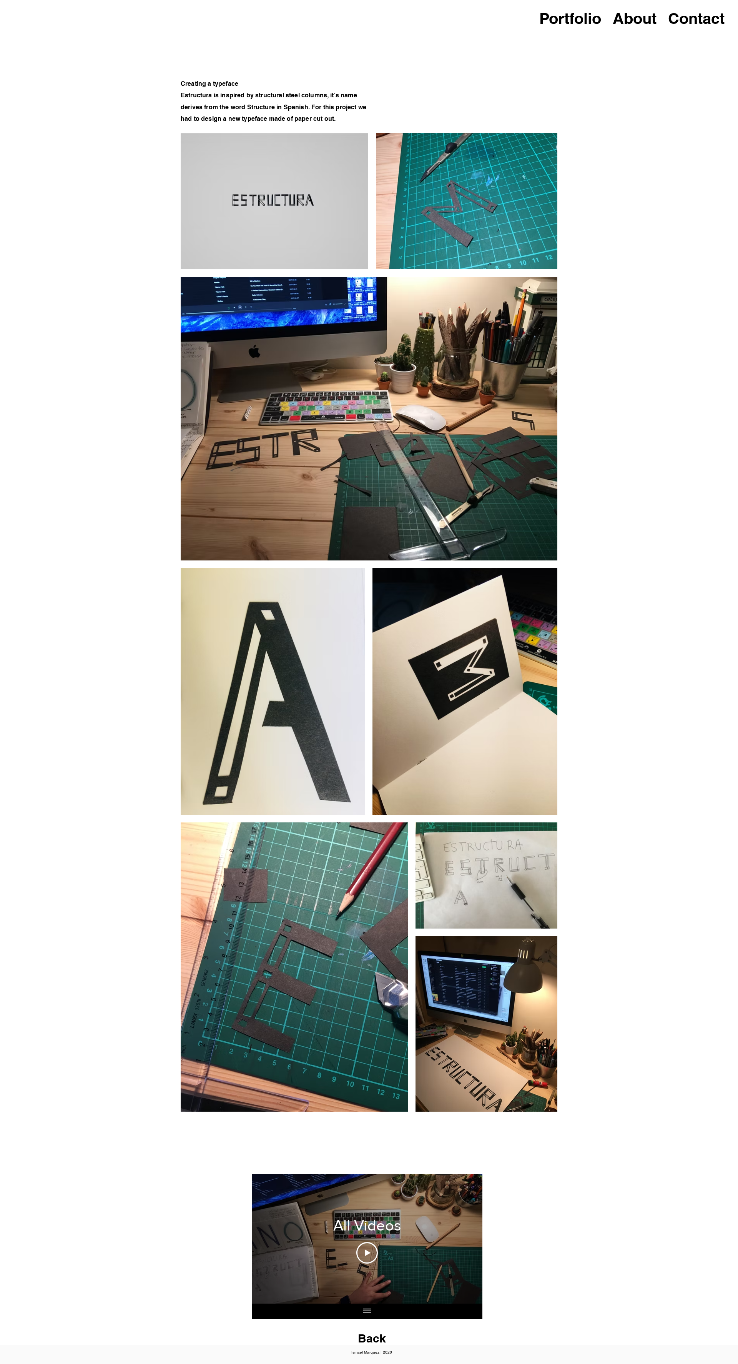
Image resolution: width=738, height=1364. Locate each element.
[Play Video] (367, 1253)
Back (372, 1338)
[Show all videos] (367, 1311)
